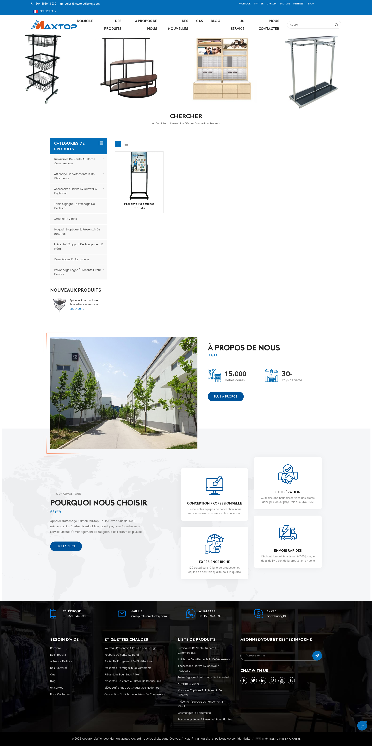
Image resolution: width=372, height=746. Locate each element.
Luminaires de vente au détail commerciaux (74, 161)
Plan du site (202, 739)
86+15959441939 (46, 4)
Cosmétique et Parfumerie (71, 259)
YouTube (285, 4)
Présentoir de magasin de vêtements (127, 668)
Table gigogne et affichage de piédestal (74, 206)
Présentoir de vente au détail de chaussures (132, 681)
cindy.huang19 (276, 616)
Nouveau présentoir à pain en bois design (130, 648)
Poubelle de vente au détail (121, 655)
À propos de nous (146, 25)
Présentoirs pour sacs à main (122, 675)
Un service (238, 25)
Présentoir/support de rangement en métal (79, 246)
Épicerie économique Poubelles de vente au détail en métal (85, 302)
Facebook (245, 4)
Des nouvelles (178, 25)
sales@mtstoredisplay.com (82, 4)
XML (187, 739)
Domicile (85, 21)
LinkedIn (271, 4)
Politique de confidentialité (233, 739)
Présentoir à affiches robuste (139, 206)
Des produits (112, 25)
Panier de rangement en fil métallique (128, 661)
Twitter (259, 4)
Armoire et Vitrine (65, 219)
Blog (311, 4)
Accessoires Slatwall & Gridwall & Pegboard (75, 191)
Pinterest (299, 4)
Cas (199, 21)
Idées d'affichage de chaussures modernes (131, 688)
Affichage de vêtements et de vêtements (74, 176)
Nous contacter (268, 25)
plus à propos (225, 396)
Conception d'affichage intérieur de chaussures (134, 694)
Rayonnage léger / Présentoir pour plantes (77, 272)
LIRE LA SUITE (66, 546)
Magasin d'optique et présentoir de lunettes (77, 231)
